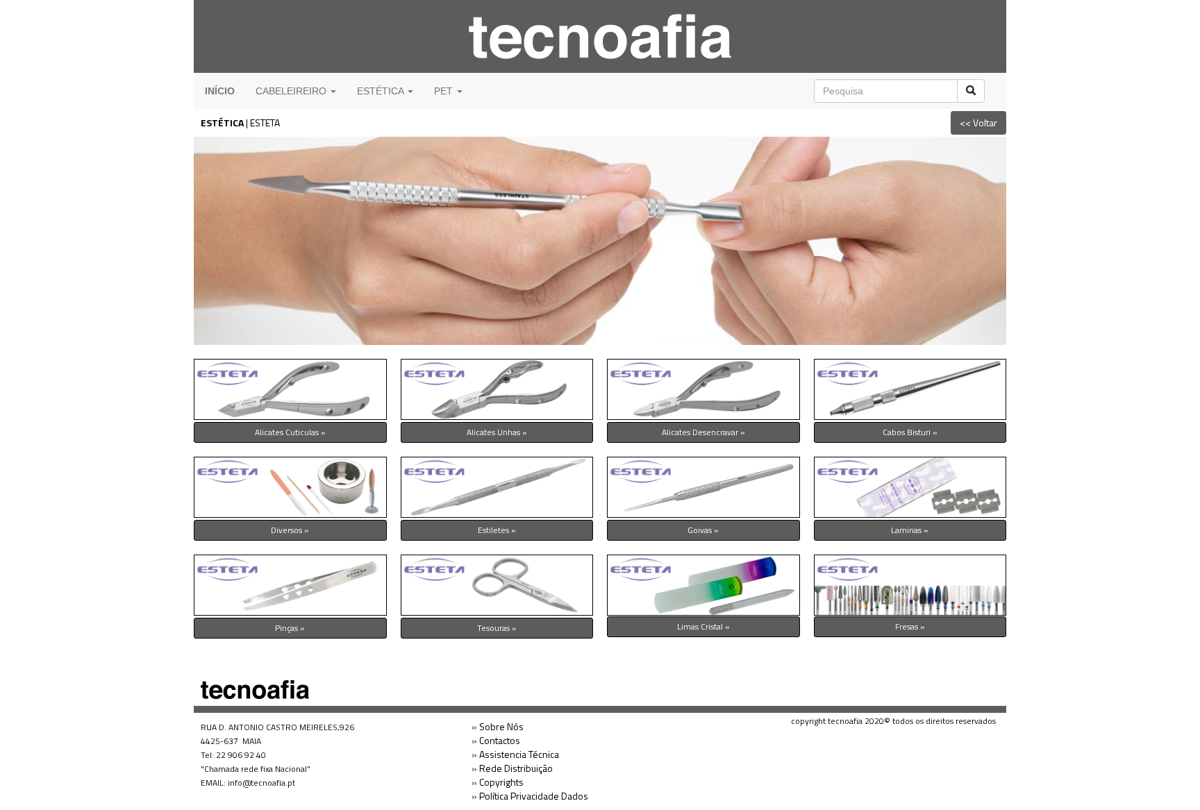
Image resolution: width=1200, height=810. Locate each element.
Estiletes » (497, 530)
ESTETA (265, 122)
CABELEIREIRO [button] (292, 90)
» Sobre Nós (498, 726)
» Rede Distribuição (512, 768)
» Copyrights (498, 782)
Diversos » (290, 530)
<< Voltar (978, 122)
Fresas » (910, 626)
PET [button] (445, 90)
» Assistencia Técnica (515, 754)
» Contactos (496, 740)
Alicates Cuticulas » (290, 432)
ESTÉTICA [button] (381, 90)
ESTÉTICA (222, 122)
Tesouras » (497, 627)
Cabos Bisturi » (910, 432)
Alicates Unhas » (497, 432)
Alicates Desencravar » (703, 432)
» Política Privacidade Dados (530, 795)
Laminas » (909, 530)
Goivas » (703, 530)
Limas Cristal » (703, 626)
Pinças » (290, 627)
